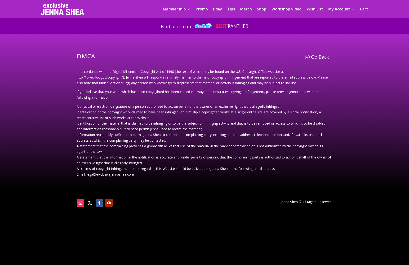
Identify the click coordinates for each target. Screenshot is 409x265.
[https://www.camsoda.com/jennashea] (203, 26)
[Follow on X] (90, 203)
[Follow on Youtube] (109, 203)
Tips (231, 9)
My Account (339, 9)
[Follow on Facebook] (99, 203)
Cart (364, 9)
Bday (217, 9)
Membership (174, 9)
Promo (202, 9)
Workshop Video (286, 9)
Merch (246, 9)
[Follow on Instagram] (80, 203)
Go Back (320, 57)
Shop (261, 9)
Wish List (315, 9)
